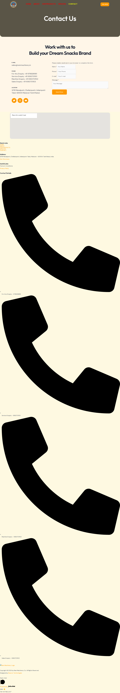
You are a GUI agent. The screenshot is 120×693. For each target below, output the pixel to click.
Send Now (59, 92)
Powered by (4, 687)
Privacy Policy (4, 168)
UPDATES (62, 4)
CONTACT (73, 4)
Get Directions (4, 159)
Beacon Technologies (15, 673)
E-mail (54, 76)
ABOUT (37, 4)
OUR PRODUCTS (49, 4)
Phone (54, 71)
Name (54, 67)
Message (55, 80)
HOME (28, 4)
